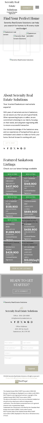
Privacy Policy (10, 378)
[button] (27, 8)
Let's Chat (10, 143)
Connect (27, 8)
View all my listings (21, 268)
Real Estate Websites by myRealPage (26, 378)
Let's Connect (21, 291)
